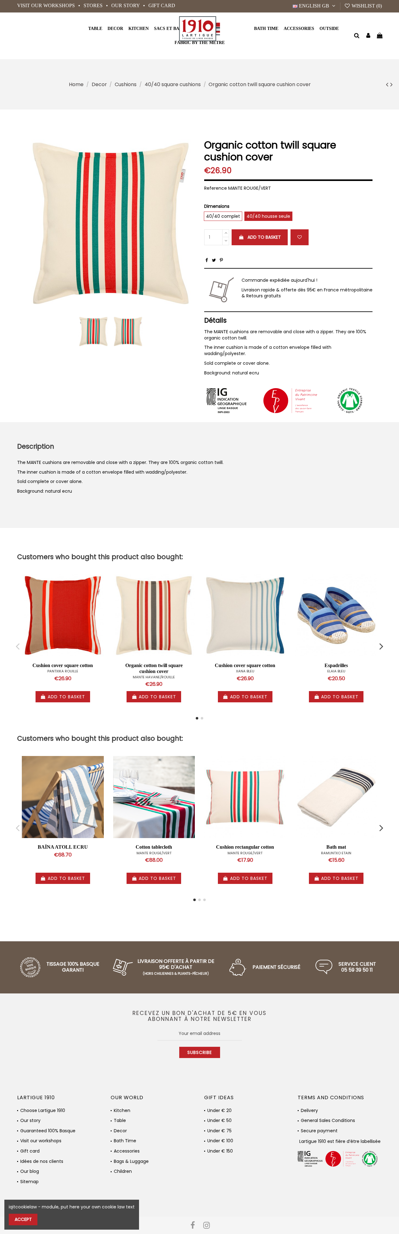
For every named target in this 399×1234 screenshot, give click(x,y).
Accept (23, 1219)
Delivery (309, 1111)
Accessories (127, 1151)
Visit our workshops (46, 5)
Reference (215, 188)
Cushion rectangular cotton (245, 847)
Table (120, 1121)
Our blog (29, 1171)
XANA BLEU (245, 671)
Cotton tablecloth (154, 847)
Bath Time (125, 1141)
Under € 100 (220, 1141)
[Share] (206, 260)
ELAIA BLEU (336, 671)
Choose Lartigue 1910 (42, 1111)
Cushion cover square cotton (62, 665)
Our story (126, 5)
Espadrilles (336, 665)
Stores (94, 5)
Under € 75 (219, 1131)
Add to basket (264, 237)
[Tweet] (214, 260)
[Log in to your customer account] (368, 36)
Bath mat (336, 847)
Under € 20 (219, 1111)
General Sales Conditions (328, 1121)
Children (123, 1171)
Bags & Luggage (131, 1161)
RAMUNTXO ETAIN (336, 853)
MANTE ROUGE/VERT (154, 853)
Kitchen (122, 1111)
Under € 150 (220, 1151)
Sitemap (29, 1182)
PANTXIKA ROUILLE (62, 671)
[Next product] (391, 84)
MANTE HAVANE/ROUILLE (154, 677)
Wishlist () (366, 5)
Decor (120, 1131)
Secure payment (319, 1131)
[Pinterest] (221, 260)
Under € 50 (219, 1121)
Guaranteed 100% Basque (47, 1131)
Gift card (161, 5)
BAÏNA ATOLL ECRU (63, 847)
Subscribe (199, 1052)
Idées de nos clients (41, 1161)
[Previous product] (388, 84)
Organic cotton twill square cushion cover (154, 668)
